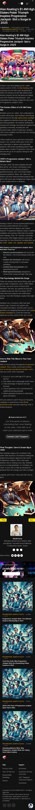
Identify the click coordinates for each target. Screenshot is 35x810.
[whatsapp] (21, 555)
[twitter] (21, 550)
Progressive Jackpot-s (13, 29)
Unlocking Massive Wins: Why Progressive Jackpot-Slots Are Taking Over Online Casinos (16, 750)
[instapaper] (18, 555)
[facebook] (14, 550)
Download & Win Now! (11, 574)
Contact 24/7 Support (17, 436)
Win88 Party (17, 539)
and (18, 243)
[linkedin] (13, 805)
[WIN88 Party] (4, 3)
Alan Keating (24, 88)
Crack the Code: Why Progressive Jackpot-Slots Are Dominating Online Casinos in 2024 (15, 663)
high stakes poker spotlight (24, 118)
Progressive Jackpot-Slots (13, 614)
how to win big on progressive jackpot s (16, 369)
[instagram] (17, 550)
